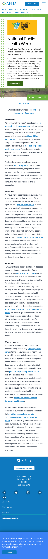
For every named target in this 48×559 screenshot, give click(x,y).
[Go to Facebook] (4, 492)
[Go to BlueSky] (16, 492)
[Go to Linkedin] (40, 492)
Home (4, 10)
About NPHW (15, 83)
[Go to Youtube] (4, 497)
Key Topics (6, 12)
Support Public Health (24, 468)
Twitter (35, 110)
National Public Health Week (32, 10)
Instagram (18, 113)
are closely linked (21, 165)
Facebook (29, 113)
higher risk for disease (26, 273)
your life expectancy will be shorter (24, 371)
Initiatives (13, 10)
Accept (9, 552)
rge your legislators (25, 205)
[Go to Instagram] (28, 492)
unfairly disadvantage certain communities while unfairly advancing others (21, 417)
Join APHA (32, 4)
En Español (24, 103)
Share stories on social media (30, 237)
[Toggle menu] (44, 3)
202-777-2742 (24, 485)
